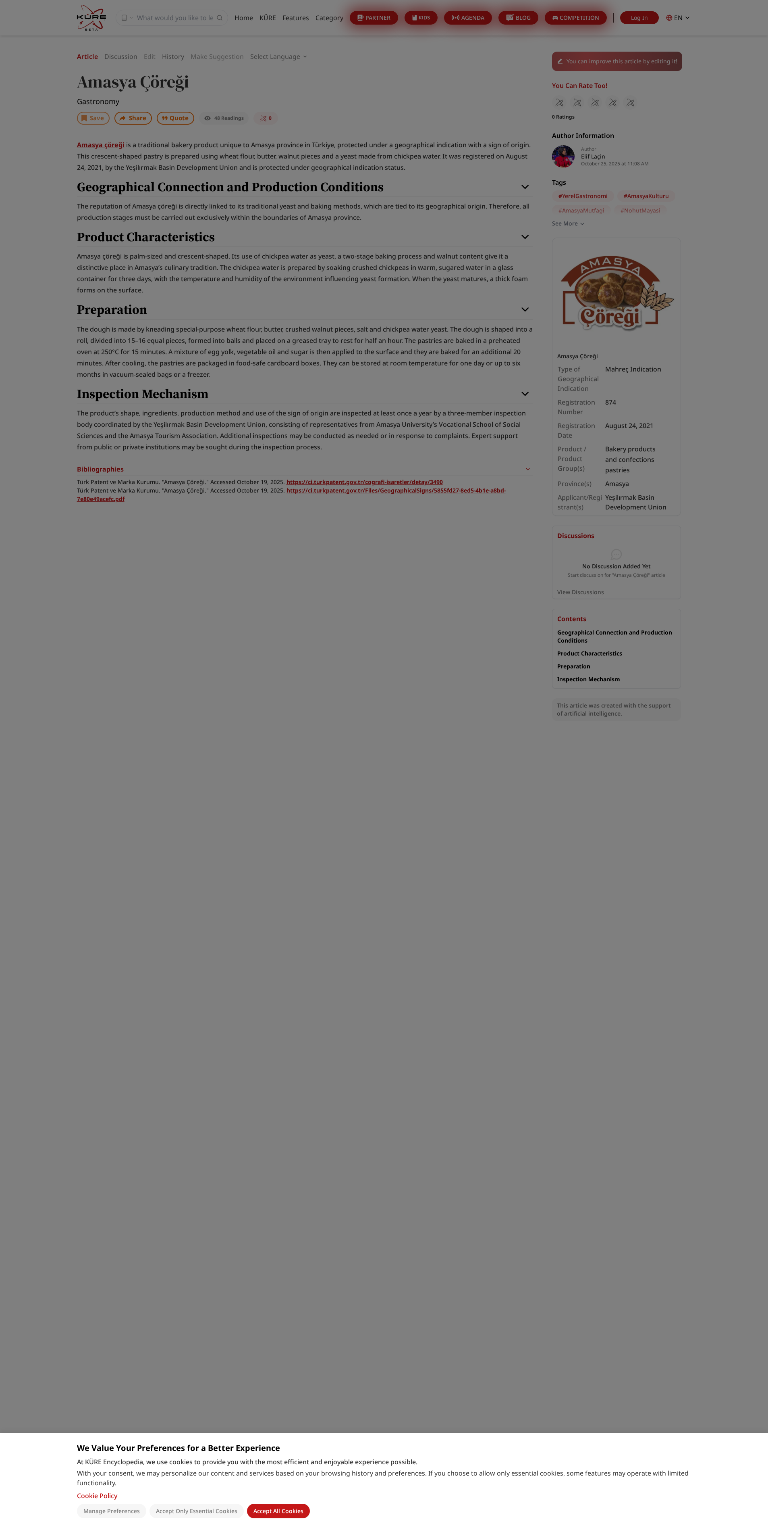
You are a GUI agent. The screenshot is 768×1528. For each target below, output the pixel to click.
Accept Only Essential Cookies (196, 1511)
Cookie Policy (97, 1495)
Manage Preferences (111, 1511)
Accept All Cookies (278, 1511)
